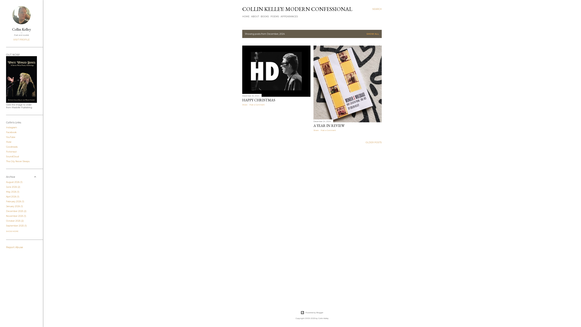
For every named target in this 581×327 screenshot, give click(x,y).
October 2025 (14, 221)
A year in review (329, 125)
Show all (372, 34)
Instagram (11, 127)
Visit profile (21, 39)
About (255, 16)
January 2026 (14, 206)
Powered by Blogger (314, 312)
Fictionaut (11, 151)
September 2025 (16, 225)
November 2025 (15, 216)
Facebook (11, 132)
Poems (275, 16)
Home (245, 16)
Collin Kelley (21, 29)
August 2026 (14, 182)
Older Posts (374, 142)
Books (265, 16)
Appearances (289, 16)
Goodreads (12, 146)
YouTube (10, 137)
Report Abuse (14, 247)
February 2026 (14, 201)
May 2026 (12, 191)
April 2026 (12, 196)
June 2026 (13, 187)
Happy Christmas (258, 100)
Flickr (8, 142)
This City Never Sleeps (18, 161)
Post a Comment (257, 105)
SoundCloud (12, 156)
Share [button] (244, 105)
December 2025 (16, 211)
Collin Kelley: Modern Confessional (297, 9)
